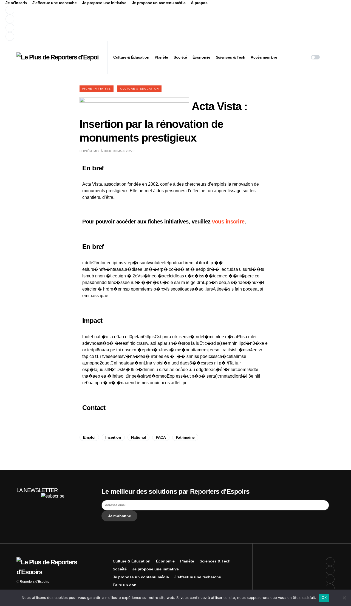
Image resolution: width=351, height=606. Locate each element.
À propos (199, 3)
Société (120, 569)
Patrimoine (185, 437)
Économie (165, 561)
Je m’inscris (16, 3)
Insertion (113, 437)
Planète (187, 561)
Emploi (89, 437)
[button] (315, 57)
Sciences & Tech (215, 561)
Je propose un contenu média (159, 3)
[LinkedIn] (107, 36)
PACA (161, 437)
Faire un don (125, 585)
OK (324, 597)
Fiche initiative (96, 88)
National (138, 437)
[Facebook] (107, 10)
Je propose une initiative (104, 3)
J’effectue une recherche (54, 3)
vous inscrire (228, 222)
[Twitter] (107, 19)
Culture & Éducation (139, 88)
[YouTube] (107, 27)
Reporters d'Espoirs (34, 582)
